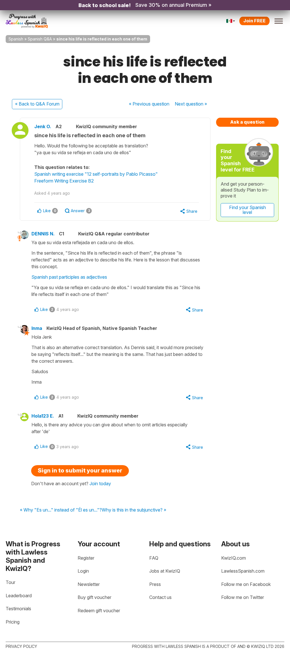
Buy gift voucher (94, 597)
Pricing (13, 622)
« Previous (149, 104)
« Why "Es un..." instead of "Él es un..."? (61, 510)
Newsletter (89, 584)
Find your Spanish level (247, 210)
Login (83, 571)
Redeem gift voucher (99, 610)
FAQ (153, 558)
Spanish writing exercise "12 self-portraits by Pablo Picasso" (96, 174)
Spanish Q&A (40, 38)
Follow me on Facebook (246, 584)
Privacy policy (21, 646)
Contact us (160, 597)
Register (86, 558)
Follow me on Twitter (242, 597)
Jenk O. (42, 126)
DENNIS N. (43, 234)
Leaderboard (19, 595)
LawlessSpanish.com (243, 571)
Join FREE (254, 20)
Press (155, 584)
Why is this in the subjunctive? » (134, 510)
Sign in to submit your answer (80, 470)
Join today (100, 483)
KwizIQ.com (233, 558)
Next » (191, 104)
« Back (37, 104)
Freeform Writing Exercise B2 (64, 181)
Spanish (15, 38)
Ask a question (247, 122)
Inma (36, 328)
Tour (10, 582)
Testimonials (18, 608)
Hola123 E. (42, 416)
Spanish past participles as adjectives (69, 277)
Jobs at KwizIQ (164, 571)
